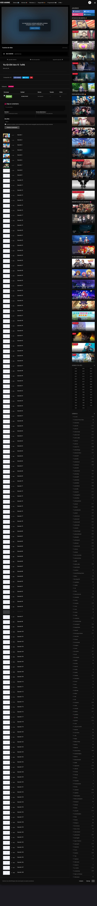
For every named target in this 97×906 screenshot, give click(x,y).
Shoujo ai (76, 822)
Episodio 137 (20, 817)
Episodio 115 (20, 706)
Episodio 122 (20, 741)
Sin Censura (77, 825)
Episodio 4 (19, 150)
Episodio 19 (20, 225)
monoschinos (77, 750)
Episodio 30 (20, 280)
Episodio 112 (20, 691)
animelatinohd (77, 510)
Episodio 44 (20, 350)
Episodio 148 (20, 872)
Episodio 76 (20, 511)
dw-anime (76, 651)
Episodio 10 (20, 180)
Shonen (76, 819)
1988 (91, 400)
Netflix (75, 762)
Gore (75, 684)
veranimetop (77, 871)
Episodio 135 (20, 807)
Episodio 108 (20, 671)
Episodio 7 (19, 165)
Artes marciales (77, 555)
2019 (83, 373)
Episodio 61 (20, 435)
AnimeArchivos (77, 452)
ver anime (76, 868)
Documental (77, 642)
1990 (76, 400)
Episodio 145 (20, 857)
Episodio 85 (20, 556)
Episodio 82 (20, 541)
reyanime (76, 792)
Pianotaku (76, 780)
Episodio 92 (20, 591)
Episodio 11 (20, 185)
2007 (83, 384)
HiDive (75, 693)
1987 (76, 402)
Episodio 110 (20, 681)
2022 (83, 371)
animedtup (76, 473)
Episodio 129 (20, 777)
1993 (76, 397)
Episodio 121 (20, 736)
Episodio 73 (20, 496)
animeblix (76, 458)
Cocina (75, 600)
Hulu (75, 696)
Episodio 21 (20, 235)
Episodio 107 (20, 666)
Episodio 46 (20, 360)
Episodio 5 (19, 155)
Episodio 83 (20, 546)
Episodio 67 (20, 466)
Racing (75, 786)
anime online (77, 437)
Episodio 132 (20, 792)
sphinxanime (77, 834)
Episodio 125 (20, 756)
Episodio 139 (20, 827)
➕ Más (60, 2)
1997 (91, 392)
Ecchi (75, 654)
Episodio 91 (20, 586)
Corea (75, 606)
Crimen (75, 612)
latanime (76, 729)
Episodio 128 (20, 772)
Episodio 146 (20, 862)
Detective (76, 636)
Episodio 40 (20, 330)
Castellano (76, 582)
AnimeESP (76, 476)
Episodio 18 (20, 220)
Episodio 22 (20, 240)
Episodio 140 (20, 832)
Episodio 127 (20, 767)
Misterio (76, 747)
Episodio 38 (20, 320)
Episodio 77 (20, 516)
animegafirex (77, 495)
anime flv (76, 425)
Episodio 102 (20, 641)
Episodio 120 (20, 731)
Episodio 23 (20, 245)
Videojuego (76, 877)
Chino (75, 591)
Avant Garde (77, 567)
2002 (76, 389)
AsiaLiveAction (77, 558)
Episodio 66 (20, 461)
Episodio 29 (20, 275)
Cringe (75, 615)
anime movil (76, 434)
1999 (76, 392)
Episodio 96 (20, 611)
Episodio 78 (20, 521)
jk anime (76, 717)
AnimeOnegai (77, 531)
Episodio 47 (20, 365)
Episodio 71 (20, 486)
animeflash (76, 482)
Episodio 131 (20, 787)
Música (75, 756)
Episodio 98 (20, 621)
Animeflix (76, 489)
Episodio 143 (20, 847)
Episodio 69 (20, 476)
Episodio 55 (20, 405)
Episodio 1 (19, 134)
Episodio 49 (20, 375)
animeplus (76, 537)
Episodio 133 (20, 797)
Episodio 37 (20, 315)
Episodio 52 (20, 390)
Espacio (76, 666)
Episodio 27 (20, 265)
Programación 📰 (52, 2)
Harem (75, 687)
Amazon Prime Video (79, 419)
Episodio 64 (20, 451)
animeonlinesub (77, 534)
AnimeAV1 (76, 455)
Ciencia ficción (77, 594)
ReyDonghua (77, 795)
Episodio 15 (20, 205)
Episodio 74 (20, 501)
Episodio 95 (20, 606)
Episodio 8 (19, 170)
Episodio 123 (20, 746)
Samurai (76, 804)
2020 (76, 373)
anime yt (76, 443)
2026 (76, 368)
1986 (83, 402)
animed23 (76, 467)
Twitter (87, 11)
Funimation (76, 678)
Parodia (76, 771)
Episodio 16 (20, 210)
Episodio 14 (20, 200)
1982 (91, 405)
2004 (83, 386)
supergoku (76, 843)
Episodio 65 (20, 456)
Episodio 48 (20, 370)
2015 (91, 376)
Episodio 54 (20, 400)
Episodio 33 (20, 295)
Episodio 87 (20, 566)
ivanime (76, 711)
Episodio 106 (20, 661)
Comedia (76, 603)
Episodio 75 (20, 506)
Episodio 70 (20, 481)
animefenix (76, 479)
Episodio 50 (20, 380)
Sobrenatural (77, 831)
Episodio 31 (20, 285)
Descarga (11, 86)
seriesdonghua (77, 813)
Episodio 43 (20, 345)
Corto (75, 609)
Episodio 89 (20, 576)
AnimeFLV (76, 492)
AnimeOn (76, 528)
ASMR (75, 561)
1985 (91, 402)
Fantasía (76, 675)
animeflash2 (77, 486)
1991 (91, 397)
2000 (91, 389)
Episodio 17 (20, 215)
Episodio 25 (20, 255)
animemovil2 (77, 522)
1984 (76, 405)
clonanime (76, 597)
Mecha (75, 744)
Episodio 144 (20, 852)
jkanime (76, 720)
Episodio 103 (20, 646)
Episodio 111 (20, 686)
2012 (91, 379)
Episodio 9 (19, 175)
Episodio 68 (20, 471)
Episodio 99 (20, 626)
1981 (76, 408)
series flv (76, 810)
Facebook (77, 11)
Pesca (75, 777)
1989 (83, 400)
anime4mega (77, 449)
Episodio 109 (20, 676)
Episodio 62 (20, 441)
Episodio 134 (20, 802)
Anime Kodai (77, 431)
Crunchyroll (76, 624)
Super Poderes (77, 840)
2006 (91, 384)
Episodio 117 (20, 716)
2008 (76, 384)
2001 (83, 389)
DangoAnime (77, 627)
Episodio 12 (20, 190)
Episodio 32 (20, 290)
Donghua (76, 645)
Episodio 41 (20, 335)
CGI (75, 588)
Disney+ (76, 639)
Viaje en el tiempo (78, 874)
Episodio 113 (20, 696)
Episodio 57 (20, 415)
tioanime (76, 853)
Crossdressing (77, 621)
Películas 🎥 (32, 2)
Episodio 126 (20, 762)
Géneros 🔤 (16, 2)
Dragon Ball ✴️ (41, 2)
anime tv (76, 440)
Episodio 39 (20, 325)
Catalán (76, 585)
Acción (75, 416)
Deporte (76, 630)
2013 (83, 379)
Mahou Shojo (77, 741)
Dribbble (76, 14)
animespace (77, 540)
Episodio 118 (20, 721)
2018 (91, 373)
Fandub (76, 672)
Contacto (81, 881)
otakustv (76, 768)
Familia (75, 669)
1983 (83, 405)
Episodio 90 (20, 581)
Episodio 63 (20, 446)
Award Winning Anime (79, 573)
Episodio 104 (20, 651)
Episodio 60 (20, 431)
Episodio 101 (20, 636)
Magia (75, 738)
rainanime (76, 789)
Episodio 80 (20, 531)
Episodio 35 (20, 305)
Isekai (75, 705)
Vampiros (76, 865)
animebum (76, 464)
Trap (75, 856)
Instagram (88, 14)
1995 (83, 394)
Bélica (75, 576)
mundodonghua (77, 753)
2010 (83, 381)
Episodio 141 (20, 837)
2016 (83, 376)
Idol (75, 699)
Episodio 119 (20, 726)
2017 (76, 376)
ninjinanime (76, 765)
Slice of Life (77, 828)
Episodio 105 (20, 656)
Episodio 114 (20, 701)
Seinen (75, 807)
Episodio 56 (20, 410)
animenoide (76, 525)
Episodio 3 (19, 145)
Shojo (75, 816)
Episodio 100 (20, 631)
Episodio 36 (20, 310)
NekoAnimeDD (77, 759)
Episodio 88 (20, 571)
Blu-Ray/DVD (77, 579)
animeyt (76, 552)
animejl (75, 507)
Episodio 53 (20, 395)
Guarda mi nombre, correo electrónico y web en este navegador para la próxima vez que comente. (29, 124)
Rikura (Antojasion (78, 798)
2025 (83, 368)
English (75, 660)
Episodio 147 (20, 867)
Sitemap (88, 881)
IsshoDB (76, 708)
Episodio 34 (20, 300)
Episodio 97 (20, 616)
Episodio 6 (19, 160)
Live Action (76, 732)
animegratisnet (77, 501)
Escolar (76, 663)
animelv (76, 513)
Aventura (76, 570)
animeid (76, 504)
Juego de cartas (78, 726)
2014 (76, 379)
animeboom (77, 461)
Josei (75, 723)
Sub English (76, 837)
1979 (83, 408)
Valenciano (76, 862)
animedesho (77, 470)
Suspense (76, 846)
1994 (91, 394)
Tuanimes (76, 859)
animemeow (77, 516)
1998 (83, 392)
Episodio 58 (20, 420)
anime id (76, 428)
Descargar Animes (78, 633)
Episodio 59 (20, 425)
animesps (76, 543)
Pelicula (76, 774)
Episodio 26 (20, 260)
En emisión (76, 657)
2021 (91, 371)
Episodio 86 (20, 561)
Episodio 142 (20, 842)
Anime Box (76, 422)
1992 (83, 397)
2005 (76, 386)
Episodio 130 (20, 782)
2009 (91, 381)
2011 (76, 381)
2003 (91, 386)
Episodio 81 (20, 536)
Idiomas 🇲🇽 (24, 2)
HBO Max (76, 690)
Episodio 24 (20, 250)
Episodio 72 (20, 491)
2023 (76, 371)
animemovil (76, 519)
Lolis (75, 735)
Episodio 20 (20, 230)
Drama (75, 648)
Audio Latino (77, 564)
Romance (76, 801)
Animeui (76, 549)
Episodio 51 (20, 385)
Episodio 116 (20, 711)
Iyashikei (76, 714)
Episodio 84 (20, 551)
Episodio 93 (20, 596)
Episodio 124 (20, 752)
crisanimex (76, 618)
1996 (76, 394)
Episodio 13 (20, 195)
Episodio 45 (20, 355)
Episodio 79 (20, 526)
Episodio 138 (20, 822)
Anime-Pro (76, 446)
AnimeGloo (76, 498)
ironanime (76, 702)
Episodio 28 (20, 270)
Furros (75, 681)
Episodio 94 (20, 601)
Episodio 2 (19, 139)
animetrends (77, 546)
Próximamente (77, 783)
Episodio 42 (20, 340)
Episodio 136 (20, 812)
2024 (91, 368)
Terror (75, 849)
